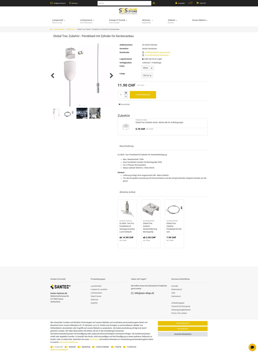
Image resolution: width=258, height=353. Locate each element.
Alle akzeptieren (182, 323)
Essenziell (59, 347)
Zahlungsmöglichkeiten (181, 310)
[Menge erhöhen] (126, 93)
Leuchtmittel (96, 286)
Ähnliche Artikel (127, 192)
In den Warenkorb (143, 95)
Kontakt (174, 286)
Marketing (86, 347)
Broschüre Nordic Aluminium (157, 55)
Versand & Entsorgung (180, 306)
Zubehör (94, 303)
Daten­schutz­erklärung (68, 342)
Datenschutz (176, 289)
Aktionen (94, 300)
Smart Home (96, 296)
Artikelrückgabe (177, 303)
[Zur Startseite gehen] (51, 29)
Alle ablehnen (182, 329)
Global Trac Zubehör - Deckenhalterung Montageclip (150, 227)
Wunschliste (125, 104)
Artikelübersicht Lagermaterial (157, 52)
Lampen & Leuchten (99, 289)
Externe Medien (102, 347)
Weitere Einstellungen (59, 350)
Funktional (131, 347)
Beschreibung (127, 146)
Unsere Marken (59, 29)
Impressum (176, 296)
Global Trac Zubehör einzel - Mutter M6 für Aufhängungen (159, 122)
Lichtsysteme (96, 293)
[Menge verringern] (126, 97)
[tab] (126, 146)
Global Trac (71, 29)
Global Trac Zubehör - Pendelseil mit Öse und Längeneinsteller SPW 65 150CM (174, 227)
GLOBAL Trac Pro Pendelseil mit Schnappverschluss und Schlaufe (127, 227)
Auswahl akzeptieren (182, 334)
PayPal (118, 347)
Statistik (72, 347)
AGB (173, 293)
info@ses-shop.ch (59, 3)
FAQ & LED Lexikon (179, 313)
